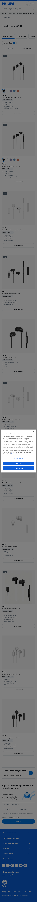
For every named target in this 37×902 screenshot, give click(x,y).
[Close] (32, 432)
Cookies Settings (18, 459)
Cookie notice (28, 454)
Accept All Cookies (18, 468)
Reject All (17, 463)
